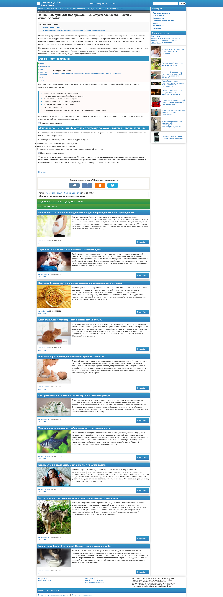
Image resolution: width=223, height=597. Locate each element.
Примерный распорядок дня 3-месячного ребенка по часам (71, 356)
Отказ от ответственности (82, 595)
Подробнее (142, 242)
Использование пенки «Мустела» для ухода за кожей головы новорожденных (74, 30)
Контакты (112, 3)
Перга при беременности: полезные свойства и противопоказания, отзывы (80, 283)
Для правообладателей (94, 582)
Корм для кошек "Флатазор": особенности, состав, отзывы (70, 319)
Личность (157, 28)
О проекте (102, 3)
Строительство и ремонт (163, 20)
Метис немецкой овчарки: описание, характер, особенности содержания (78, 498)
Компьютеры (158, 26)
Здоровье (157, 23)
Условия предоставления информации (54, 595)
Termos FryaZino (51, 2)
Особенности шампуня (52, 28)
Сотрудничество (91, 578)
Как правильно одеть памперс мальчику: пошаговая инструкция (74, 395)
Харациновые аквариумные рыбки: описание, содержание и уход (74, 428)
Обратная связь (44, 580)
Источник (42, 172)
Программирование (161, 13)
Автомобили (158, 18)
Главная (92, 3)
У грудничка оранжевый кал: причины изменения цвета (70, 249)
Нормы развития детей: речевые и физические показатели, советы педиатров (87, 73)
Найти (182, 3)
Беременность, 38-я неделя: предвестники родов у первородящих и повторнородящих (86, 212)
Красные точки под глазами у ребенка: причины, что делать (72, 464)
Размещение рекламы (94, 580)
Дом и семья (42, 243)
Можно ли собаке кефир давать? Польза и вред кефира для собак (74, 546)
